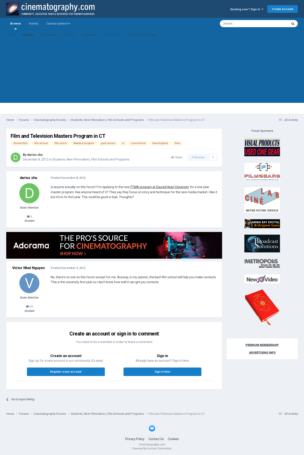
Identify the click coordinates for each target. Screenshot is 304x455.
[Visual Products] (262, 147)
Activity (33, 23)
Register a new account (65, 371)
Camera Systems (57, 23)
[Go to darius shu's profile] (15, 157)
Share (178, 157)
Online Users (111, 35)
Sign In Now (162, 371)
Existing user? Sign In (245, 9)
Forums (28, 35)
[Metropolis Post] (262, 263)
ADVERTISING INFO (262, 352)
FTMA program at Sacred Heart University (159, 187)
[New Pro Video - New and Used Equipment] (262, 278)
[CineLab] (262, 199)
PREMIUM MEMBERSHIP (262, 345)
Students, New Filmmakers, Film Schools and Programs (91, 159)
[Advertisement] (152, 72)
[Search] (293, 23)
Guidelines (88, 35)
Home (11, 35)
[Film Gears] (262, 171)
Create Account (282, 9)
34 (31, 306)
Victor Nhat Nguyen (28, 268)
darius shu (35, 154)
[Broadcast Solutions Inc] (262, 243)
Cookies (173, 439)
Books (69, 35)
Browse (15, 23)
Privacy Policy (134, 439)
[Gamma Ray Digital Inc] (262, 223)
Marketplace (49, 35)
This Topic (276, 23)
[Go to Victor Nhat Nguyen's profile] (29, 283)
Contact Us (156, 439)
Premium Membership (142, 35)
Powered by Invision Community (152, 448)
